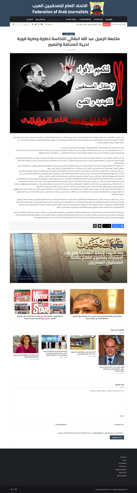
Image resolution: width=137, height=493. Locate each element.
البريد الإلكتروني (118, 424)
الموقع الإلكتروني (60, 424)
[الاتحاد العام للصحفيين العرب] (68, 8)
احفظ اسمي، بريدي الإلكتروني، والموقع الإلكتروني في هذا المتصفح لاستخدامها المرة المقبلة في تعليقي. (90, 433)
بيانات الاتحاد (71, 19)
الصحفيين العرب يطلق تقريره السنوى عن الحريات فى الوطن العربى (83, 353)
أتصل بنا (29, 19)
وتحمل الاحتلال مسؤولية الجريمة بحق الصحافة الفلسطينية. (26, 356)
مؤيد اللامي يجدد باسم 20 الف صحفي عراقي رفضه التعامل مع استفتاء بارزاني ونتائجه (111, 369)
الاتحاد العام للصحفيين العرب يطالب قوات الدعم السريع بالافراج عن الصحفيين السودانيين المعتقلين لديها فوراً (66, 24)
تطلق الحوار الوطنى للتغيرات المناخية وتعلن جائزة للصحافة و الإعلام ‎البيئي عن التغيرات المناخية (93, 257)
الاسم (122, 416)
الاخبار (124, 460)
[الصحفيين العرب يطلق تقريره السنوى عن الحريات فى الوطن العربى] (83, 342)
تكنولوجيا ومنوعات (55, 19)
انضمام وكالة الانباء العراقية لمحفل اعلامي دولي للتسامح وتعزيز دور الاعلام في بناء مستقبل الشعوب (55, 353)
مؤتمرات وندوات (121, 476)
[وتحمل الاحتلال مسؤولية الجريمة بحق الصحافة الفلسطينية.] (26, 344)
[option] (68, 258)
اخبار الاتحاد (98, 19)
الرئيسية (109, 19)
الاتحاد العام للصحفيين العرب (103, 489)
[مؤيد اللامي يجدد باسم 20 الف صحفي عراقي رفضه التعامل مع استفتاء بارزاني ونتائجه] (111, 350)
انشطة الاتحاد (85, 19)
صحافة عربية (40, 19)
